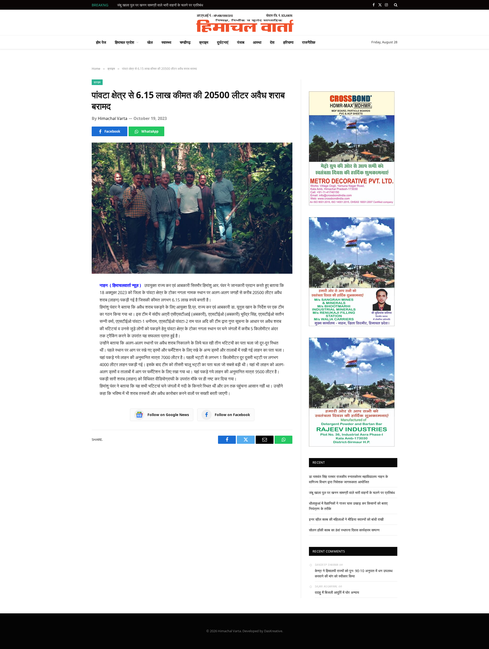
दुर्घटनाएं (222, 42)
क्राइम (203, 42)
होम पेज (101, 42)
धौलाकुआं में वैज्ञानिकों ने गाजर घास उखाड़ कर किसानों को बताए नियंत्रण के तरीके (168, 5)
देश (272, 42)
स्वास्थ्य (166, 42)
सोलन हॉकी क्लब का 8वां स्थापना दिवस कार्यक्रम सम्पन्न (344, 530)
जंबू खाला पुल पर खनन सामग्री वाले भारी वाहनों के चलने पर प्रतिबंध (352, 492)
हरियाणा (288, 42)
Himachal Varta (112, 118)
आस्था (257, 42)
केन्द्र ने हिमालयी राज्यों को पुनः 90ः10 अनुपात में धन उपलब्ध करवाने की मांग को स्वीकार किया (353, 573)
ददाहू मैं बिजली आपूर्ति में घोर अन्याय (337, 592)
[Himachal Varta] (244, 22)
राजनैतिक (308, 42)
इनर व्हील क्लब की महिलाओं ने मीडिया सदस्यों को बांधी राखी (346, 519)
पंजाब (240, 42)
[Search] (395, 5)
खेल (150, 42)
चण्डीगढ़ (185, 42)
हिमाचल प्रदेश (124, 42)
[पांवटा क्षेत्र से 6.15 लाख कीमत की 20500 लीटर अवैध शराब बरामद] (192, 208)
